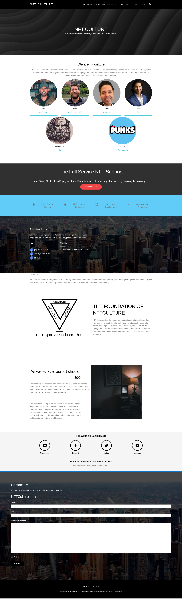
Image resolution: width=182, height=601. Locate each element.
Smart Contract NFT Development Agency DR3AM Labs (85, 591)
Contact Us (90, 187)
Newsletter (44, 453)
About (144, 5)
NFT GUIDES (99, 5)
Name (13, 502)
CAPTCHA (15, 557)
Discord (75, 453)
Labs (136, 5)
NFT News (87, 5)
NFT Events (126, 5)
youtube (137, 453)
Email (13, 511)
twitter (106, 453)
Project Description (18, 520)
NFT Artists (112, 5)
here (106, 466)
